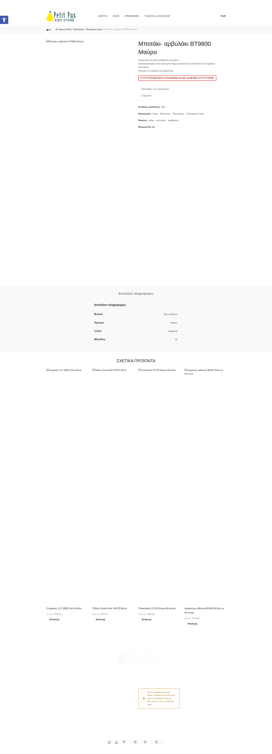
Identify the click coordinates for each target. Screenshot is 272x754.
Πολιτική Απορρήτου (102, 698)
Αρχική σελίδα (64, 29)
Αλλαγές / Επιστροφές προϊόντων (62, 698)
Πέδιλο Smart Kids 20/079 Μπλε (109, 608)
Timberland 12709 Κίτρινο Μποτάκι (157, 608)
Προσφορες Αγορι (94, 29)
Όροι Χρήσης (98, 694)
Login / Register (195, 16)
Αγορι (116, 16)
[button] (4, 20)
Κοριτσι (103, 16)
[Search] (202, 16)
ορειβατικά (173, 120)
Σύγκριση (146, 95)
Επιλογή (54, 619)
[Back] (49, 29)
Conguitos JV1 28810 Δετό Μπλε (64, 608)
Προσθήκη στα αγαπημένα (155, 89)
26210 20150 (196, 690)
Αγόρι (151, 120)
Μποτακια (165, 113)
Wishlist (211, 14)
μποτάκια (161, 120)
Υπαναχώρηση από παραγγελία (108, 703)
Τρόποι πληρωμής (55, 689)
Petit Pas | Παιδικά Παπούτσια (109, 736)
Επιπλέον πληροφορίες (136, 293)
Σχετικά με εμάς (100, 689)
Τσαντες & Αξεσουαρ (157, 16)
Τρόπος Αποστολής (56, 694)
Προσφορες (132, 16)
